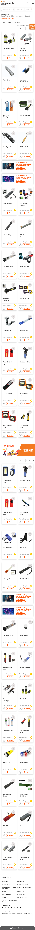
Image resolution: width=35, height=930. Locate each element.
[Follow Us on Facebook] (2, 907)
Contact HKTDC (6, 884)
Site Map (4, 897)
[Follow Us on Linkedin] (8, 907)
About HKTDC (20, 881)
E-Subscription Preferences (24, 887)
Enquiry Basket (17, 928)
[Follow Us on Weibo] (11, 907)
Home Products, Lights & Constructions (12, 16)
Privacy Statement (6, 894)
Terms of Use (20, 891)
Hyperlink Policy (21, 894)
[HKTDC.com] (17, 879)
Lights (27, 16)
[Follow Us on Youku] (20, 907)
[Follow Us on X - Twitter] (5, 907)
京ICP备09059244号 (22, 897)
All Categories (5, 14)
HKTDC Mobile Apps (22, 884)
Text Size (4, 891)
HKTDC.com (5, 881)
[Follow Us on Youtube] (17, 907)
